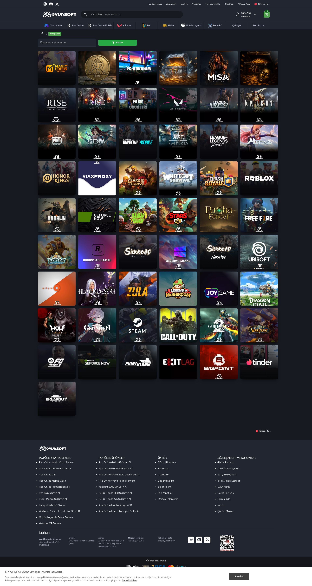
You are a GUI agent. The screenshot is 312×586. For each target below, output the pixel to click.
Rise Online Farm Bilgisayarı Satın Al (118, 511)
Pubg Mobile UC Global (52, 505)
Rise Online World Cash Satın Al (56, 462)
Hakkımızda (223, 499)
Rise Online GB (47, 474)
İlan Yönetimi (165, 493)
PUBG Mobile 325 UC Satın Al (114, 499)
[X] (207, 540)
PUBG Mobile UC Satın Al (53, 499)
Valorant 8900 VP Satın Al (112, 487)
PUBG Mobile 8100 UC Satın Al (115, 493)
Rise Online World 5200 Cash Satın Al (119, 474)
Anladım (239, 576)
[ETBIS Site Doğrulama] (227, 543)
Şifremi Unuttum (167, 462)
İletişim (221, 505)
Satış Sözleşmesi (226, 474)
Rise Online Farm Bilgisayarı (54, 487)
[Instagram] (191, 540)
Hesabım (163, 468)
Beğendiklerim (166, 481)
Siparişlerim (164, 487)
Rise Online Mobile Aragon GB (115, 505)
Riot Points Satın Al (49, 493)
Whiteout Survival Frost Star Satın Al (59, 511)
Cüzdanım (163, 474)
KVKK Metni (223, 487)
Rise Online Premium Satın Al (55, 468)
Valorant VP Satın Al (50, 523)
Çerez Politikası (225, 493)
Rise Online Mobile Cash (52, 481)
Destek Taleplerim (168, 499)
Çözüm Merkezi (225, 511)
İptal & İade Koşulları (228, 481)
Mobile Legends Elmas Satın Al (56, 517)
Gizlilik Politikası (225, 462)
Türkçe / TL (263, 4)
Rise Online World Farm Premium (116, 481)
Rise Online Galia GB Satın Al (114, 462)
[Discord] (199, 540)
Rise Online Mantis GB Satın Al (115, 468)
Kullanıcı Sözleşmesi (228, 468)
